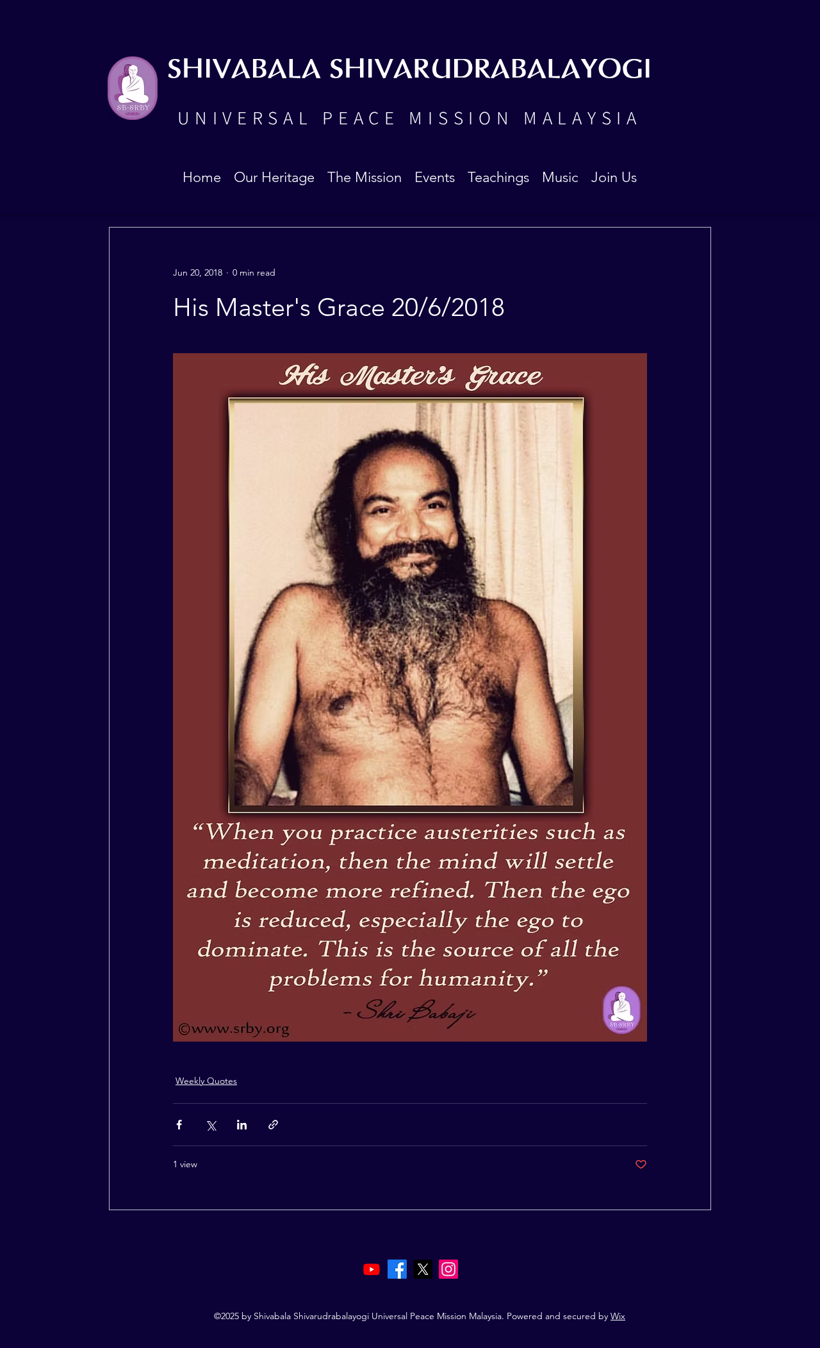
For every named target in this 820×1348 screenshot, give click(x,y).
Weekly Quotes (206, 1080)
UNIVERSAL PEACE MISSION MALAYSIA (409, 117)
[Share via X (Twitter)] (210, 1125)
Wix (618, 1316)
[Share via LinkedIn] (242, 1125)
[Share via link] (273, 1125)
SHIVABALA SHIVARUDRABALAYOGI (409, 70)
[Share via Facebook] (179, 1125)
